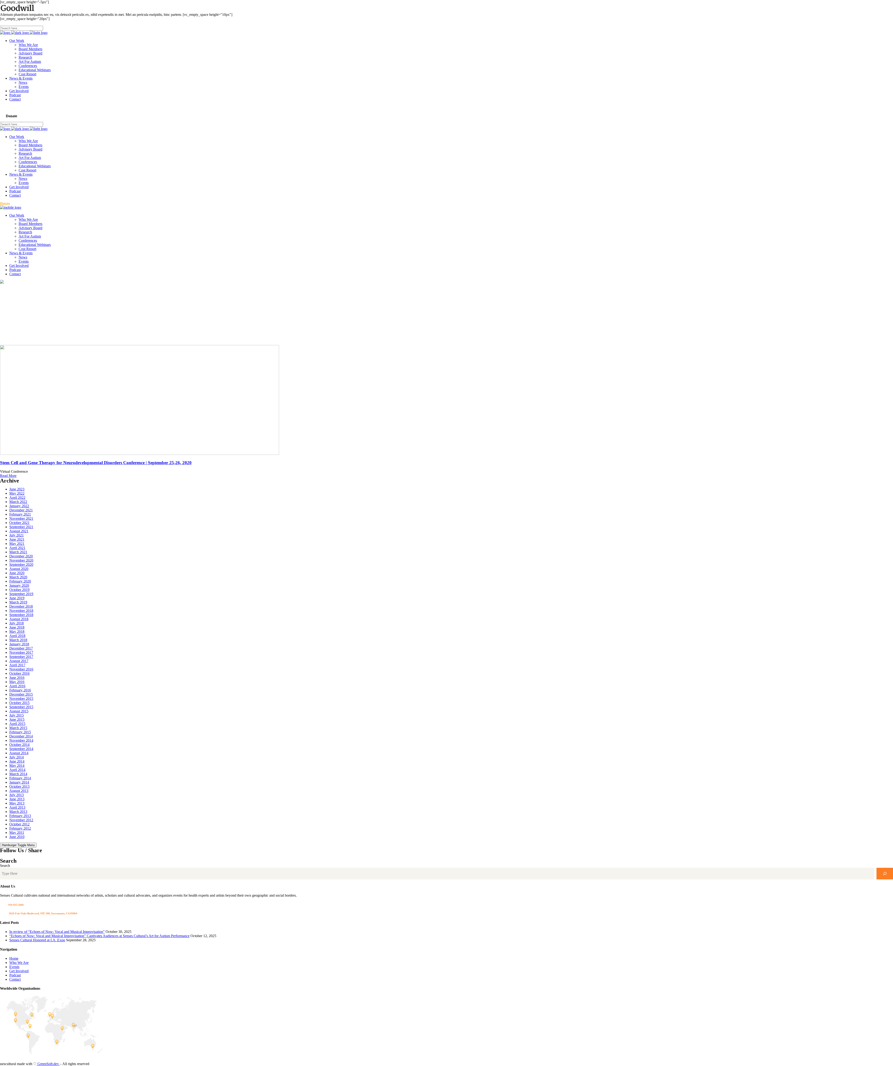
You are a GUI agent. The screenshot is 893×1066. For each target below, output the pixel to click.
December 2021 (21, 510)
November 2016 (21, 669)
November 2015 (21, 699)
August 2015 (18, 711)
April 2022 (17, 497)
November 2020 (21, 560)
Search (5, 866)
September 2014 (21, 749)
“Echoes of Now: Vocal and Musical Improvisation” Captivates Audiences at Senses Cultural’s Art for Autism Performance (99, 936)
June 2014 (16, 761)
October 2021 (19, 523)
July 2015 (16, 715)
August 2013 (18, 791)
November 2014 (21, 740)
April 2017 (17, 665)
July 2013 (16, 795)
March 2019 (18, 602)
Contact (15, 979)
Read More (8, 476)
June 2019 (16, 598)
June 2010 (16, 837)
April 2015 (17, 724)
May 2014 (16, 766)
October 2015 (19, 703)
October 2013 (19, 786)
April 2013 (17, 807)
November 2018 (21, 611)
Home (13, 958)
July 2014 (16, 757)
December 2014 (21, 736)
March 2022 (18, 502)
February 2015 (20, 732)
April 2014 (17, 770)
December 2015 (21, 694)
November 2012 (21, 820)
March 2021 (18, 552)
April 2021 (17, 548)
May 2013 (16, 803)
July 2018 (16, 623)
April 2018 (17, 636)
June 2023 (16, 489)
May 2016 (16, 682)
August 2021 (18, 531)
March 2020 (18, 577)
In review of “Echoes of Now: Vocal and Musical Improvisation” (57, 932)
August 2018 (18, 619)
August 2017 (18, 661)
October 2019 (19, 590)
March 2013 (18, 812)
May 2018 (16, 632)
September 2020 (21, 565)
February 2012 (20, 828)
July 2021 (16, 535)
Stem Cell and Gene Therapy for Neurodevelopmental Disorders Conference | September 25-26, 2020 (96, 462)
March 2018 (18, 640)
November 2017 (21, 652)
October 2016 (19, 673)
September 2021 (21, 527)
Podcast (15, 975)
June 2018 (16, 627)
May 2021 (16, 544)
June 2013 (16, 799)
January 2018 (19, 644)
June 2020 (16, 573)
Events (14, 967)
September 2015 (21, 707)
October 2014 (19, 745)
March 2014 (18, 774)
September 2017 (21, 657)
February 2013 (20, 816)
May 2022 (16, 493)
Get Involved (19, 971)
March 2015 (18, 728)
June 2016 (16, 678)
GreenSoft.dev (48, 1064)
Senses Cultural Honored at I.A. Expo (37, 940)
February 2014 (20, 778)
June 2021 (16, 539)
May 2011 (16, 833)
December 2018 (21, 606)
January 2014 (19, 782)
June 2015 (16, 719)
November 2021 (21, 518)
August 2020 (18, 569)
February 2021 (20, 514)
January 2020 (19, 585)
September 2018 (21, 615)
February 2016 (20, 690)
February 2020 (20, 581)
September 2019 (21, 594)
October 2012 (19, 824)
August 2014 (18, 753)
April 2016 (17, 686)
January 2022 (19, 506)
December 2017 (21, 648)
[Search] (884, 873)
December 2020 (21, 556)
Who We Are (19, 963)
